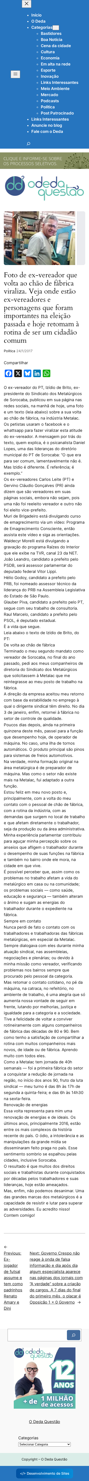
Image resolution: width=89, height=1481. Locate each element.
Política (9, 351)
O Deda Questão (44, 1421)
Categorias (28, 1438)
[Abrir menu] (15, 74)
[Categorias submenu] (55, 27)
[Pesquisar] (73, 1335)
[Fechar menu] (26, 4)
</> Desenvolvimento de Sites (44, 1473)
